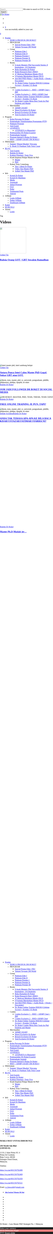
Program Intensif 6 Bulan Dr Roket (23, 1061)
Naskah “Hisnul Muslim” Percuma (13, 711)
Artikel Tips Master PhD (24, 1095)
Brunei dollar (10, 1233)
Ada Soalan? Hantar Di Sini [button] (8, 623)
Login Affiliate (15, 1122)
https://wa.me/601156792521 (11, 609)
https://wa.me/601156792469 (11, 600)
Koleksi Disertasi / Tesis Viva (21, 1079)
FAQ (7, 781)
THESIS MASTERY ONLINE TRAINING (15, 686)
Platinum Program (13, 698)
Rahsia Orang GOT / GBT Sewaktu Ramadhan (24, 259)
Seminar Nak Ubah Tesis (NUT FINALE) (14, 675)
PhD (16, 1086)
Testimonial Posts (16, 1116)
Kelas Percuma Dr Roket (19, 1043)
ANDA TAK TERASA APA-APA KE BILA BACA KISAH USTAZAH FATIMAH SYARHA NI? (25, 419)
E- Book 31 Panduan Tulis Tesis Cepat (25, 1070)
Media (12, 1104)
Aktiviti (13, 1118)
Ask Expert (12, 705)
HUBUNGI (9, 1131)
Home (7, 636)
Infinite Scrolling (6, 414)
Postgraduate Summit (18, 1059)
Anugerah (14, 1107)
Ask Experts (14, 1075)
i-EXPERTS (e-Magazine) (25, 1055)
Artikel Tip (4, 255)
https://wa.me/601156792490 (11, 596)
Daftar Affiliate (16, 1125)
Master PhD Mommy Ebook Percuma (13, 740)
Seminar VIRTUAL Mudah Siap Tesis (14, 645)
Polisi (7, 783)
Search (3, 12)
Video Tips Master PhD (24, 1093)
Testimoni (9, 769)
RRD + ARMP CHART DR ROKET (24, 1064)
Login (12, 1136)
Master (17, 1084)
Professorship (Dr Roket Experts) (23, 1057)
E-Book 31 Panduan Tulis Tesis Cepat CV (13, 725)
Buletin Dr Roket (6, 385)
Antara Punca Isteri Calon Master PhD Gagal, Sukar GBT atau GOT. (23, 374)
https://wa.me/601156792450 (11, 604)
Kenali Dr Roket (16, 1100)
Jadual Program (16, 1109)
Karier (7, 1129)
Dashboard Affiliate (17, 1127)
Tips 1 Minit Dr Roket (23, 1091)
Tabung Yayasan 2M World (25, 971)
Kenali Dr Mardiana (18, 1102)
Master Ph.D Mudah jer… (13, 531)
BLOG (7, 1073)
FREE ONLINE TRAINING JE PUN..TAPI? (23, 404)
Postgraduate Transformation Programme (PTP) (28, 1046)
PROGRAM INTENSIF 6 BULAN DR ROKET (15, 662)
